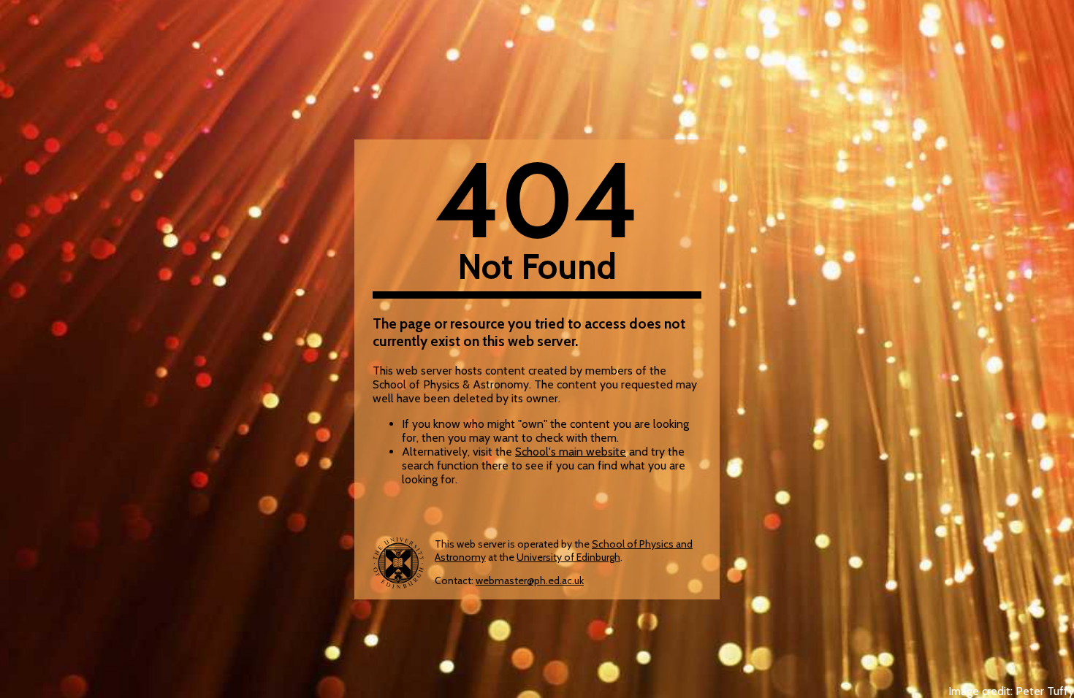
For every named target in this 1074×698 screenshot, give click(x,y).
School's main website (570, 452)
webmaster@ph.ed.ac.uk (530, 580)
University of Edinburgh (568, 557)
